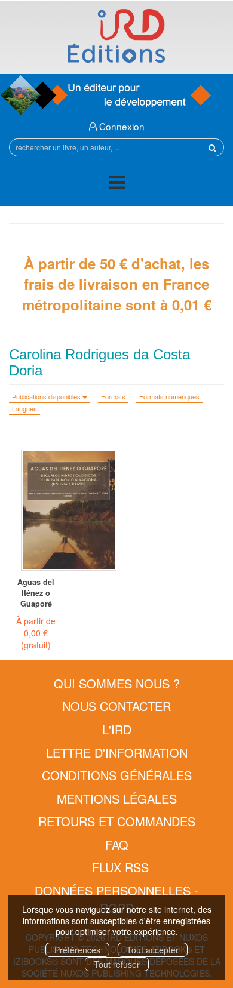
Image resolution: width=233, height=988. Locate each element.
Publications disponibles (47, 396)
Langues (24, 408)
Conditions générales (117, 775)
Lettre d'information (117, 752)
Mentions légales (117, 798)
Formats (113, 396)
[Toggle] (116, 184)
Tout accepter (153, 950)
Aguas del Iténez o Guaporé (35, 593)
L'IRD (116, 729)
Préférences (77, 950)
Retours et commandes (116, 821)
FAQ (116, 844)
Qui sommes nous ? (117, 683)
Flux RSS (120, 867)
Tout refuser (117, 964)
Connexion (121, 126)
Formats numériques (169, 396)
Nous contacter (116, 706)
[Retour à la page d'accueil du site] (116, 36)
